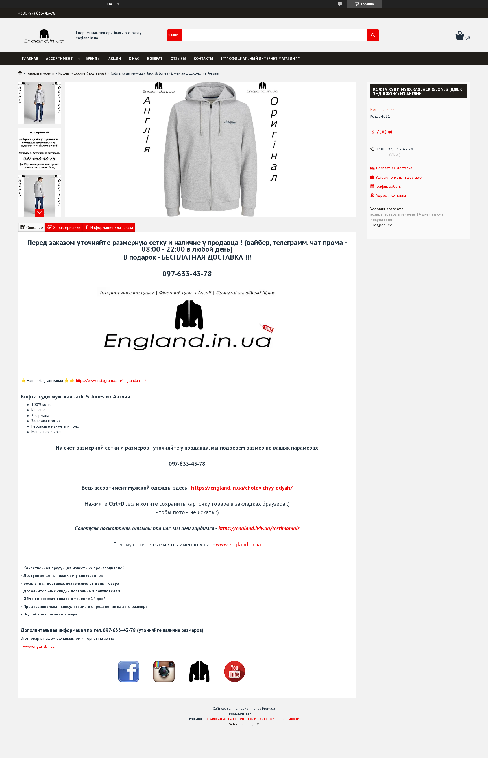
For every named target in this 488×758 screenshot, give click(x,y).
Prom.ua (268, 708)
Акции (114, 58)
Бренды (93, 58)
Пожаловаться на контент (224, 719)
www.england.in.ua (238, 544)
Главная (30, 58)
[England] (44, 35)
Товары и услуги (40, 73)
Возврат (155, 58)
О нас (134, 58)
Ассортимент (59, 58)
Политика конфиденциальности (273, 719)
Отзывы (178, 58)
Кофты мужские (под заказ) (82, 73)
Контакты (203, 58)
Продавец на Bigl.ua (244, 713)
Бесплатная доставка (394, 168)
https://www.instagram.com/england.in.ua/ (111, 380)
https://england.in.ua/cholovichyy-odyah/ (242, 487)
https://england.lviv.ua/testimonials (259, 528)
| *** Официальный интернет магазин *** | (262, 58)
